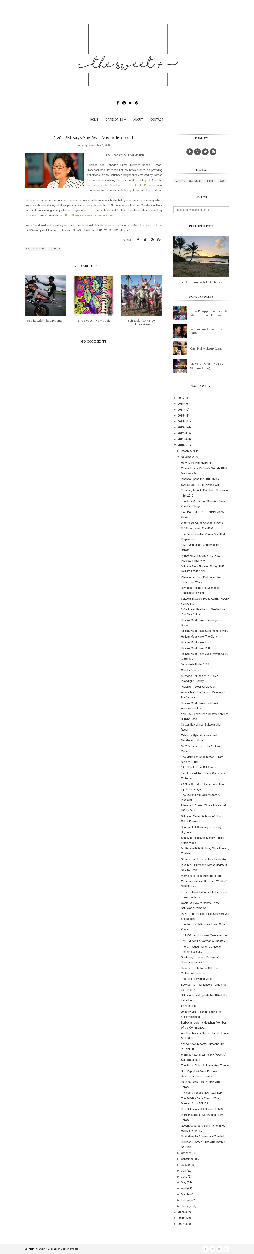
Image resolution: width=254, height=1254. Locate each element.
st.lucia (54, 248)
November (187, 457)
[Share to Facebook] (138, 240)
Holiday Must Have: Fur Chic (198, 642)
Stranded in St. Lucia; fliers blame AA (203, 859)
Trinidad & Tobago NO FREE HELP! (202, 1092)
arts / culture (35, 248)
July (183, 1170)
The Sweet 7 (41, 1249)
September (187, 1159)
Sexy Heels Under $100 (195, 664)
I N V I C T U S (189, 1006)
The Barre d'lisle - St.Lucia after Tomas (205, 1065)
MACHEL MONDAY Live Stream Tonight (207, 366)
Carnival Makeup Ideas (206, 348)
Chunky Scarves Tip (193, 670)
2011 (181, 439)
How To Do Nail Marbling (196, 462)
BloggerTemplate (69, 1249)
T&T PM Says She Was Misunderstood (204, 935)
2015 (181, 415)
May (183, 1182)
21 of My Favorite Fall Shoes (198, 767)
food (222, 181)
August (185, 1165)
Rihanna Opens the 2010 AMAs (200, 479)
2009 (181, 1212)
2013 (181, 427)
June (184, 1176)
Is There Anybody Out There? (201, 282)
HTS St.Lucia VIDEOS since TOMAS (202, 1109)
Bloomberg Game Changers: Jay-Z (202, 522)
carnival (195, 181)
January (186, 1206)
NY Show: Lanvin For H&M (197, 528)
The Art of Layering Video (197, 979)
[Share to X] (145, 240)
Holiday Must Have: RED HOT (198, 648)
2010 (181, 445)
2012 (181, 433)
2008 (181, 1218)
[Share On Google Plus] (159, 240)
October (186, 1153)
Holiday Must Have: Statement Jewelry (204, 630)
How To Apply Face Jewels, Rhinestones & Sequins (209, 313)
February (186, 1200)
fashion (180, 181)
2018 (181, 403)
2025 (181, 398)
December (187, 451)
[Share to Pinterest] (152, 240)
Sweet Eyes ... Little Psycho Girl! (200, 484)
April (184, 1188)
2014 (181, 421)
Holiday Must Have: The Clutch (199, 636)
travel (210, 181)
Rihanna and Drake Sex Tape (206, 330)
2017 (181, 409)
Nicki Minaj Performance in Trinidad (202, 1136)
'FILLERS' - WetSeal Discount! (199, 686)
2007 (181, 1224)
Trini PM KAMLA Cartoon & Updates (203, 941)
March (185, 1194)
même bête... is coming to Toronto (202, 875)
